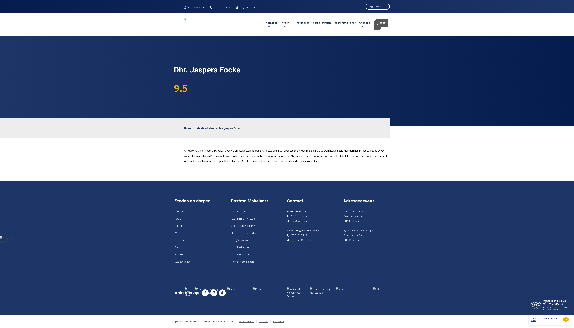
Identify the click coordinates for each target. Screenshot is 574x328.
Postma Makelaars (250, 201)
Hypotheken (302, 22)
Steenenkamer (182, 261)
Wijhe (177, 233)
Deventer (179, 211)
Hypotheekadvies (240, 247)
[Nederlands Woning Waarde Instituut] (208, 292)
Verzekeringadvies (240, 254)
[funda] (237, 292)
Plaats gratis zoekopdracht (245, 233)
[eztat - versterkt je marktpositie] (320, 292)
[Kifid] (384, 292)
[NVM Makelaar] (187, 292)
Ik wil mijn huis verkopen (243, 218)
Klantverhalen (205, 128)
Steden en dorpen (193, 201)
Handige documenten (242, 261)
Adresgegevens (359, 201)
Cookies (263, 321)
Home (187, 128)
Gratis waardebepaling (243, 225)
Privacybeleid (246, 321)
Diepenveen (181, 240)
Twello (178, 218)
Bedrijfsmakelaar (240, 240)
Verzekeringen (322, 22)
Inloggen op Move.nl (376, 6)
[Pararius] (267, 292)
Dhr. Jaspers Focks (229, 128)
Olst (177, 247)
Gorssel (179, 225)
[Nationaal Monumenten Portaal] (296, 292)
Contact (383, 22)
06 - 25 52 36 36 (196, 7)
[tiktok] (222, 292)
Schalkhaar (180, 254)
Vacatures (278, 321)
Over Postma (238, 211)
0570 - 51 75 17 (222, 7)
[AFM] (352, 292)
